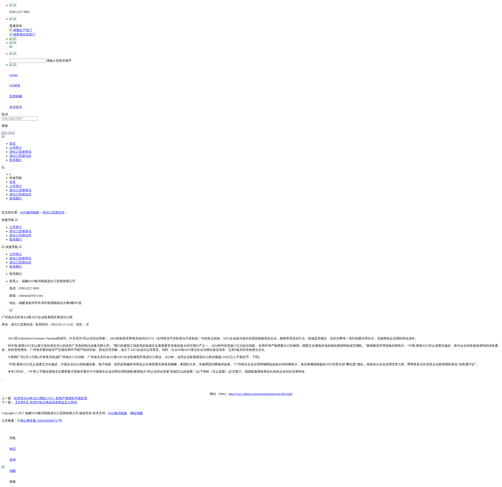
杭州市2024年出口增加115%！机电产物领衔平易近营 (50, 398)
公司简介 (15, 147)
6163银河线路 (29, 212)
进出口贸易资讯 (20, 151)
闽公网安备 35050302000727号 (41, 420)
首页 (12, 143)
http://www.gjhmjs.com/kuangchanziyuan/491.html (260, 394)
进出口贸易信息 (20, 156)
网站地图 (136, 413)
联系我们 (15, 160)
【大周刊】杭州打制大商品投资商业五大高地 (45, 402)
